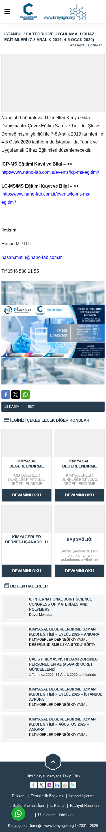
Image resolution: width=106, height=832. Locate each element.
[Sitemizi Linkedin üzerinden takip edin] (57, 785)
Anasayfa (77, 45)
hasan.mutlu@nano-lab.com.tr (31, 257)
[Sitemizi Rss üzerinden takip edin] (73, 785)
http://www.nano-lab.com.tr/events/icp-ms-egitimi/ (50, 172)
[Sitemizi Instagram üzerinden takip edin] (49, 785)
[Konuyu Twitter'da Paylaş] (15, 394)
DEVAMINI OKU (26, 495)
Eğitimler (95, 45)
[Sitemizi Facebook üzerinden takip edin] (33, 785)
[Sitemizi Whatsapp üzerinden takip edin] (65, 785)
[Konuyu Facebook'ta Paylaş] (5, 394)
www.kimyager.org (59, 826)
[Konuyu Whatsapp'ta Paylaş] (25, 394)
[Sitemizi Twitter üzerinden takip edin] (41, 785)
